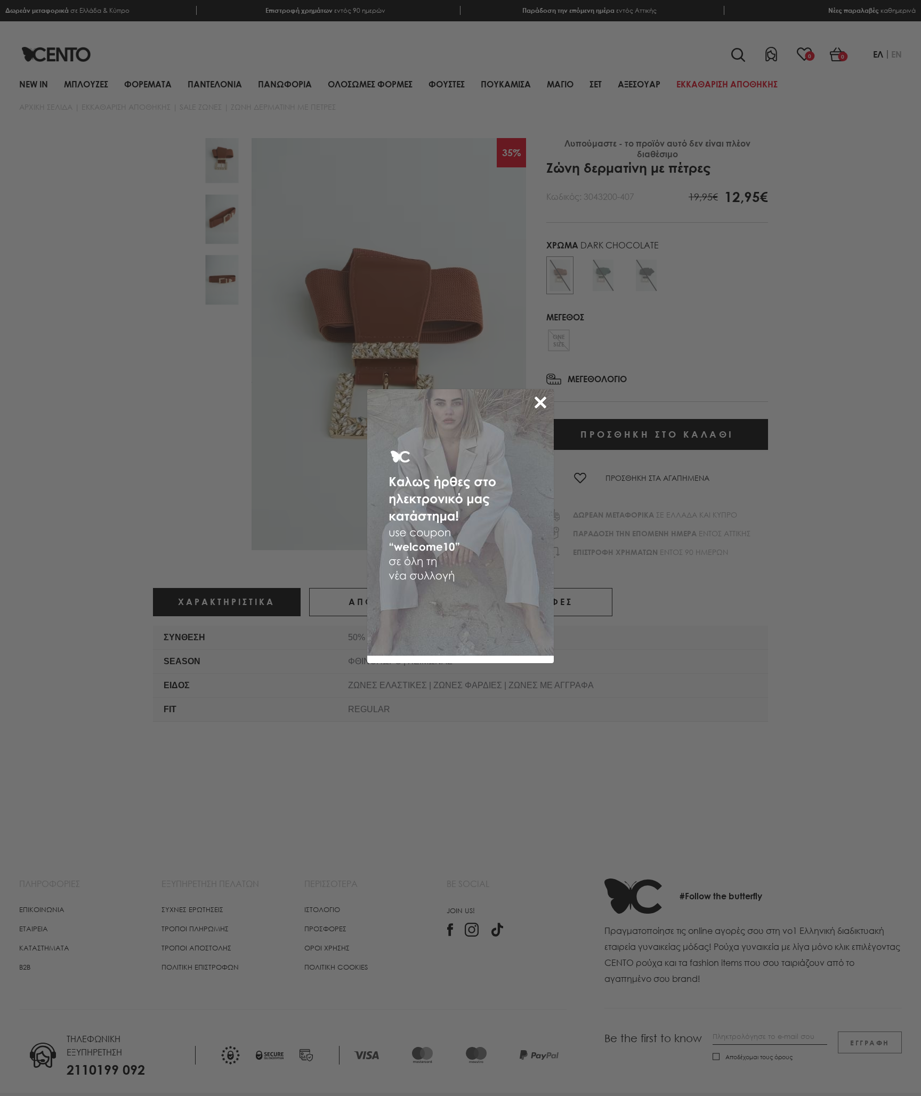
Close (542, 400)
